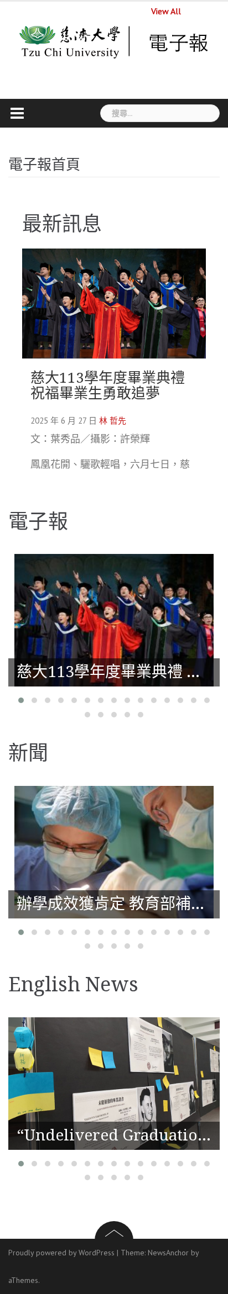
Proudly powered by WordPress (61, 1253)
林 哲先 (112, 420)
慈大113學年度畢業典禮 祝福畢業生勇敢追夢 (107, 385)
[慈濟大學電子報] (114, 41)
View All (166, 11)
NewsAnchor (168, 1253)
